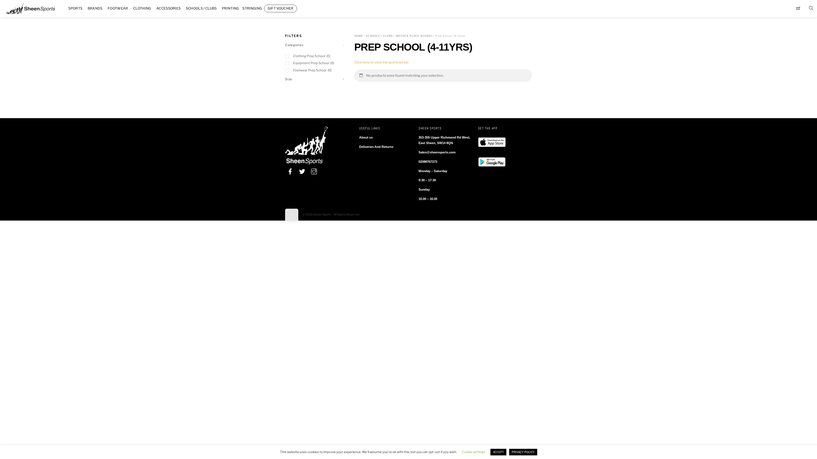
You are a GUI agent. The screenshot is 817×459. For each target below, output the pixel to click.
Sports (75, 8)
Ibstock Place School (414, 35)
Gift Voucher (280, 8)
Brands (95, 8)
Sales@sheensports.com (437, 152)
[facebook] (290, 171)
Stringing (252, 8)
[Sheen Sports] (34, 8)
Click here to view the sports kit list (381, 62)
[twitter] (302, 171)
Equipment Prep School (313, 63)
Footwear (118, 8)
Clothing (142, 8)
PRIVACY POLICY (523, 452)
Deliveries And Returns (376, 147)
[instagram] (314, 171)
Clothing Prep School (311, 56)
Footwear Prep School (312, 70)
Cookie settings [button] (473, 452)
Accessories (168, 8)
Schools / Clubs (201, 8)
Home (358, 35)
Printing (230, 8)
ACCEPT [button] (498, 452)
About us (366, 137)
